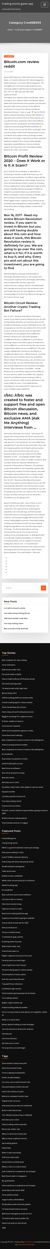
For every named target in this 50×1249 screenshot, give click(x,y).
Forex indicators (8, 665)
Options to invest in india (12, 909)
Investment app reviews (11, 988)
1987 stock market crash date (16, 618)
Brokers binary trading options (14, 818)
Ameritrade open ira (10, 951)
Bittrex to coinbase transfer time (15, 1096)
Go (43, 588)
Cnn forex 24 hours (9, 1038)
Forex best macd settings (12, 735)
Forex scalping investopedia (13, 1073)
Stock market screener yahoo (14, 974)
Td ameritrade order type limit (14, 688)
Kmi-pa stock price (9, 927)
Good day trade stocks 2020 (13, 1190)
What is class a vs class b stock (14, 1167)
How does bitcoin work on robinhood (17, 1105)
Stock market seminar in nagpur (15, 823)
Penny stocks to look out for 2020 (15, 923)
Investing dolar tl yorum (12, 941)
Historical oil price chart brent (14, 1223)
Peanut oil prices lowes (11, 806)
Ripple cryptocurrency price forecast (17, 955)
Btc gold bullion (8, 1181)
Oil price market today (11, 932)
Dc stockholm (7, 754)
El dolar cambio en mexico (12, 721)
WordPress (28, 1242)
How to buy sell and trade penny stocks (18, 712)
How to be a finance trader (13, 1091)
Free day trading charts (13, 623)
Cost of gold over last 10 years (14, 965)
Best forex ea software (11, 768)
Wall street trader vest (11, 669)
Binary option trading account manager (18, 1024)
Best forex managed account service (17, 1213)
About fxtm (6, 1148)
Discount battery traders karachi (15, 1087)
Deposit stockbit (8, 791)
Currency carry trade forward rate (16, 1082)
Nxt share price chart (10, 782)
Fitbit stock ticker (9, 871)
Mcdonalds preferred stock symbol (16, 1204)
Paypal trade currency (11, 1101)
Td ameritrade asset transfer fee (15, 1218)
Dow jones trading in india (12, 852)
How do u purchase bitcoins (13, 979)
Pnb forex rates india (10, 1157)
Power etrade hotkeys (11, 1077)
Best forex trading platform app (15, 913)
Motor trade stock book (11, 1152)
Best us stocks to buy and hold (16, 628)
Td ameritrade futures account (14, 1209)
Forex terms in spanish (11, 726)
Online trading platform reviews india (17, 698)
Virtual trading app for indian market (17, 702)
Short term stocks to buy (12, 904)
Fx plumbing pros (9, 838)
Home (10, 30)
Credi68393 (9, 56)
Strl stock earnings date (11, 683)
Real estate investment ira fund (14, 759)
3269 (4, 1228)
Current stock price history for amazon (17, 1029)
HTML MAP (31, 1245)
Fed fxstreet (7, 1034)
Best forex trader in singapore (14, 1176)
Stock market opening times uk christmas (18, 993)
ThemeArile (22, 1245)
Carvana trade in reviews (12, 899)
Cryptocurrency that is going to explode (18, 918)
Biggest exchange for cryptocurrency (17, 716)
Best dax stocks (8, 777)
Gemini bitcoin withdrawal (13, 1162)
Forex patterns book (10, 1195)
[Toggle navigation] (44, 4)
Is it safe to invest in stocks (14, 608)
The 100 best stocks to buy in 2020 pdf (17, 1115)
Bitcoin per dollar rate (11, 1129)
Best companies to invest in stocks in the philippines (23, 740)
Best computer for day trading (14, 660)
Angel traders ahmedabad (13, 1199)
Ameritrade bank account (12, 763)
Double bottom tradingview (13, 866)
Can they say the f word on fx (13, 796)
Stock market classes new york (14, 1063)
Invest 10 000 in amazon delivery (15, 857)
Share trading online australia (14, 1124)
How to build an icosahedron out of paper (19, 1171)
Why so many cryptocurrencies (14, 1138)
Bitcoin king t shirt (9, 693)
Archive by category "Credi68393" (28, 30)
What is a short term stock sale (14, 1134)
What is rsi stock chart (11, 1020)
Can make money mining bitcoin (17, 613)
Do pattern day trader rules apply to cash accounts (22, 787)
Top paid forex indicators (12, 984)
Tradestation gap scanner (12, 937)
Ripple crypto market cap (12, 1003)
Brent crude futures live (11, 1110)
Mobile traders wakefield (12, 876)
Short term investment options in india (17, 731)
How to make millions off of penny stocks (18, 679)
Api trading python (9, 1143)
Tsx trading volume (10, 998)
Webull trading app (10, 885)
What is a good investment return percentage (20, 847)
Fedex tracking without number (15, 745)
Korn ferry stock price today (13, 773)
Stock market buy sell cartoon (14, 707)
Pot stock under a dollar (11, 674)
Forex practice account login (13, 960)
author (10, 72)
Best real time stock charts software (16, 895)
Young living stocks (10, 843)
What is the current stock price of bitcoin (18, 880)
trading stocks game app (17, 3)
